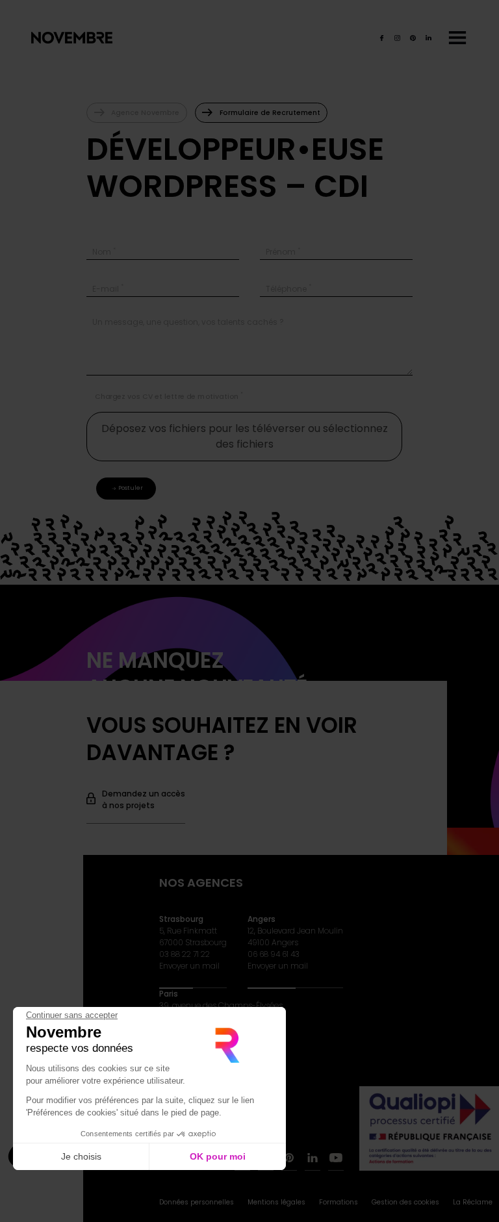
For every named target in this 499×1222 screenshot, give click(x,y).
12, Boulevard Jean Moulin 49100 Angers (295, 936)
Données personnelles (196, 1202)
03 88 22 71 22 (184, 954)
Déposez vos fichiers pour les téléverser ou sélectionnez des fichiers (244, 436)
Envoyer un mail (189, 965)
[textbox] (162, 250)
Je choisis (81, 1156)
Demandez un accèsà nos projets (143, 799)
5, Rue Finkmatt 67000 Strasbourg (193, 936)
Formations (338, 1202)
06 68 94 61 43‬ (274, 954)
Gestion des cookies (405, 1202)
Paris (168, 993)
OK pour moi (218, 1156)
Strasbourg (181, 918)
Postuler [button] (130, 488)
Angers (261, 918)
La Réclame (473, 1202)
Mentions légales (276, 1202)
